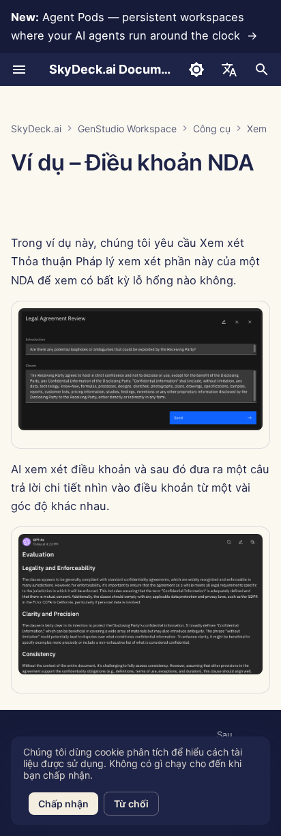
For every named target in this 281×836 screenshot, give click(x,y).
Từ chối (131, 803)
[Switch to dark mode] (196, 69)
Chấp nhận (63, 803)
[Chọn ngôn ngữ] (229, 69)
